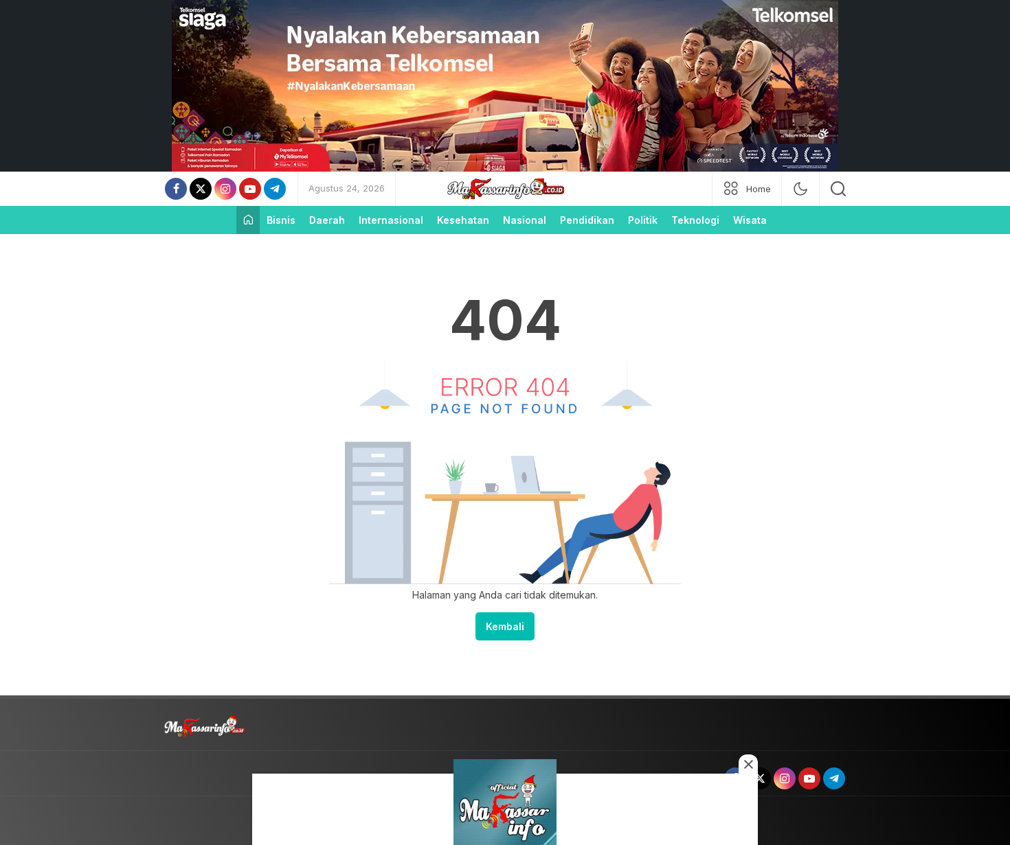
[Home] (248, 220)
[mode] (800, 189)
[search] (838, 189)
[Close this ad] (748, 764)
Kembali (505, 626)
